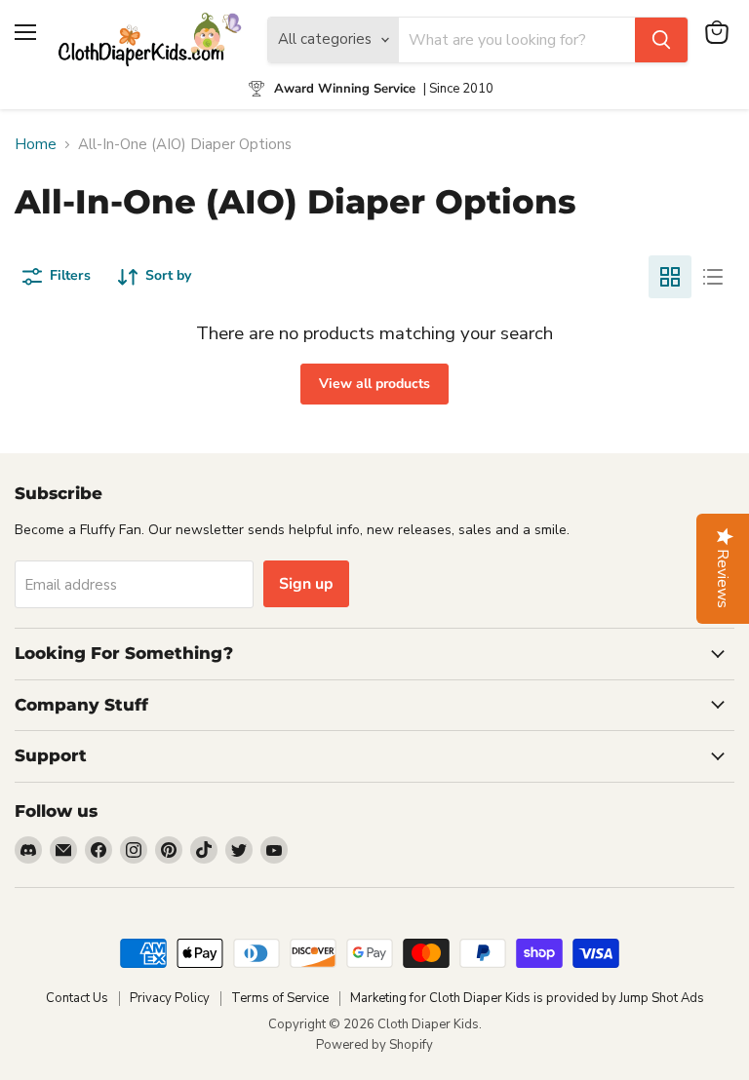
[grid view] (670, 276)
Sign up (306, 584)
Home (36, 144)
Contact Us (77, 998)
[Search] (661, 40)
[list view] (712, 276)
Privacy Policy (170, 998)
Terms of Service (280, 998)
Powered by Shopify (374, 1045)
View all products (374, 383)
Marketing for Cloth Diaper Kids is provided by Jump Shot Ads (527, 998)
